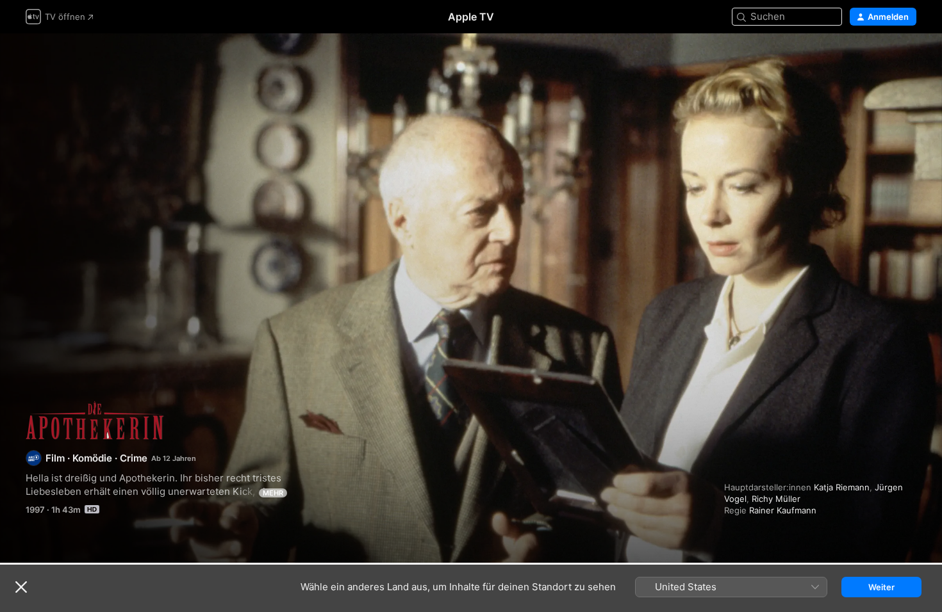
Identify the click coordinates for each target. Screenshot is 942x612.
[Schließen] (21, 587)
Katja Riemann (842, 487)
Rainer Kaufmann (782, 510)
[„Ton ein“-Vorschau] (907, 58)
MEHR (273, 492)
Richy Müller (776, 499)
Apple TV (471, 16)
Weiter (881, 587)
